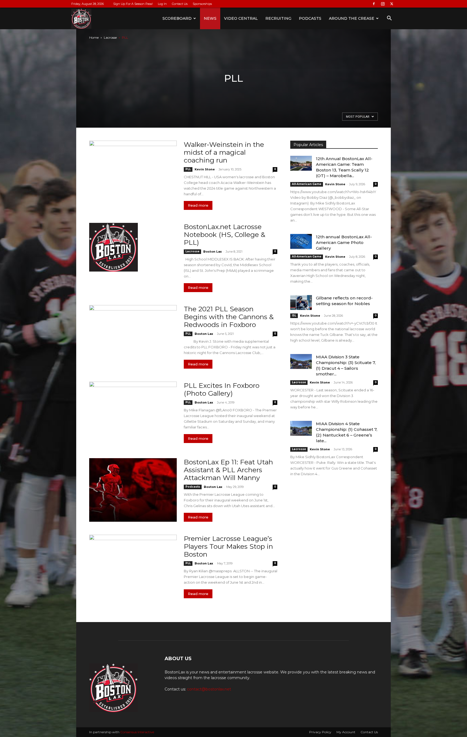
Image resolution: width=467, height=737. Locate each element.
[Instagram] (383, 4)
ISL (294, 315)
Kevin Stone (205, 169)
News (210, 18)
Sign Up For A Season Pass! (133, 4)
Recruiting (278, 18)
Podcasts (310, 18)
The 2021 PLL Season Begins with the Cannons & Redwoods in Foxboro (229, 317)
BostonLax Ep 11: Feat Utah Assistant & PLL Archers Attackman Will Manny (228, 470)
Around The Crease (351, 18)
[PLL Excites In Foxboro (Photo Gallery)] (133, 413)
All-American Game (306, 184)
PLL (188, 169)
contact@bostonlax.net (209, 689)
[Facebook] (374, 4)
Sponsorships (202, 4)
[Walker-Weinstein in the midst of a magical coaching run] (133, 172)
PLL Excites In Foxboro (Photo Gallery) (221, 389)
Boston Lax (212, 251)
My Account (345, 732)
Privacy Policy (320, 732)
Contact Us (180, 4)
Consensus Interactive (137, 732)
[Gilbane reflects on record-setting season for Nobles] (301, 302)
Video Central (241, 18)
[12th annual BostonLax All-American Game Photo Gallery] (301, 241)
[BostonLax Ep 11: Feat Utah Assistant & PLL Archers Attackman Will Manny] (133, 490)
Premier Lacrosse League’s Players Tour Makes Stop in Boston (228, 546)
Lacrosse (110, 37)
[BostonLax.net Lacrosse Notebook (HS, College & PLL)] (113, 247)
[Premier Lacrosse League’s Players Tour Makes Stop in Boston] (133, 566)
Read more (198, 205)
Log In (162, 4)
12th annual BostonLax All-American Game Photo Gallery (344, 242)
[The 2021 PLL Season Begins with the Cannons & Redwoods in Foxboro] (133, 337)
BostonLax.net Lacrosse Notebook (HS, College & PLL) (224, 234)
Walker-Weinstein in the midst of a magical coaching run (224, 152)
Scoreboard (177, 18)
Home (94, 37)
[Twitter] (392, 4)
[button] (389, 18)
